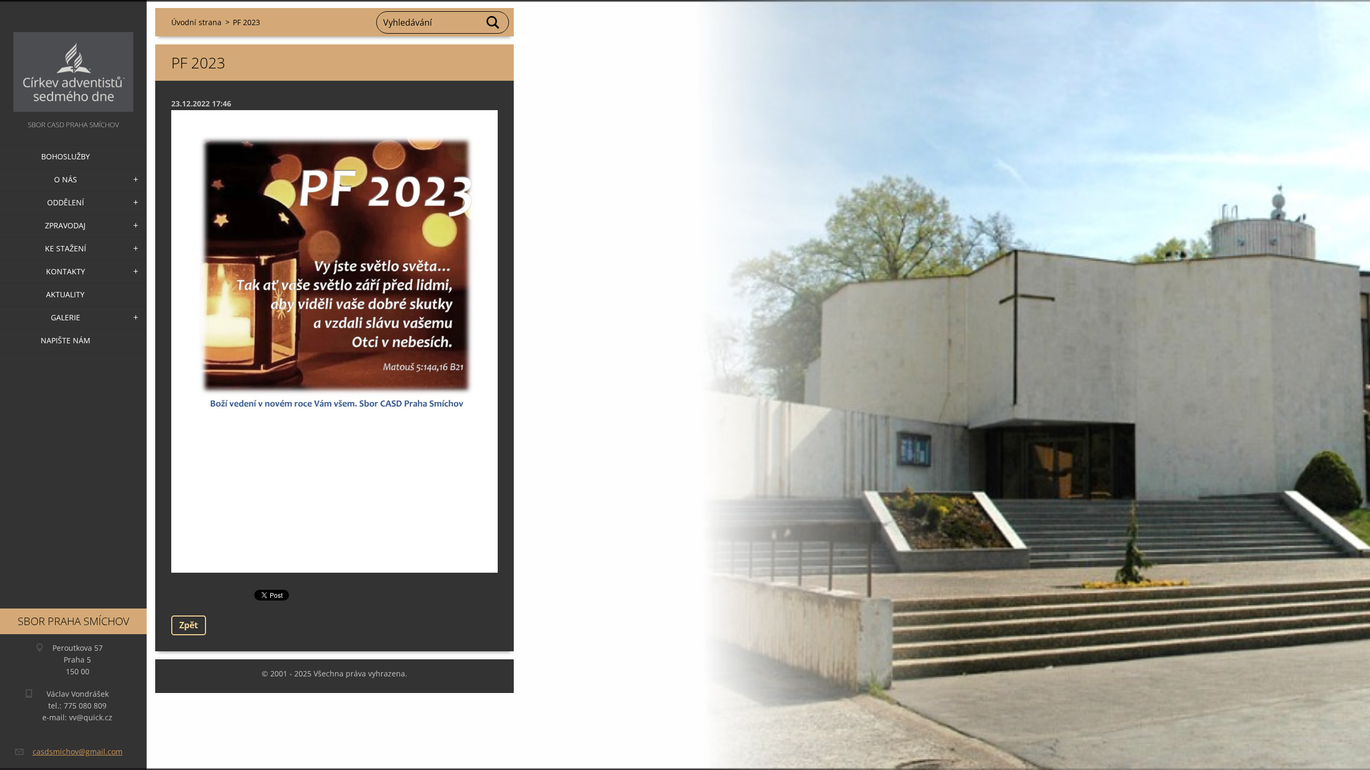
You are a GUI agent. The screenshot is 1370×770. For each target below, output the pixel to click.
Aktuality (65, 294)
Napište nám (65, 340)
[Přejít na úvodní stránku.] (73, 59)
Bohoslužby (65, 156)
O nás (65, 179)
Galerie (65, 317)
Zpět (188, 625)
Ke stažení (65, 248)
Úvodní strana (196, 22)
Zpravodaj (65, 225)
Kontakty (65, 271)
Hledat (493, 22)
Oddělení (65, 202)
